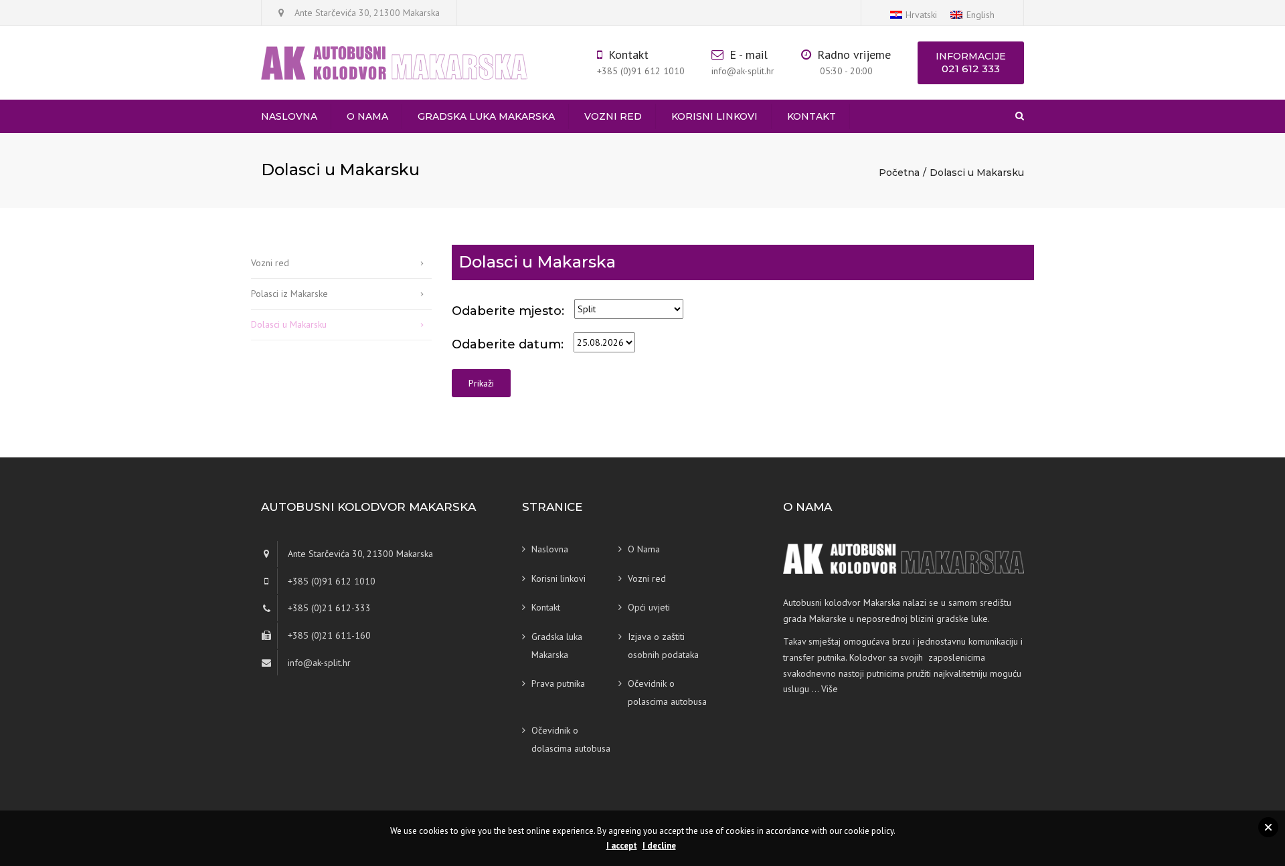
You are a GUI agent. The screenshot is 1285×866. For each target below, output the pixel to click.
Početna (899, 173)
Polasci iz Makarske (289, 294)
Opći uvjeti (649, 607)
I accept (621, 845)
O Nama (367, 116)
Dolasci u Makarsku (289, 324)
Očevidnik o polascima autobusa (667, 692)
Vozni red (613, 116)
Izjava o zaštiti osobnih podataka (663, 646)
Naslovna (289, 116)
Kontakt (811, 116)
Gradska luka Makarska (486, 116)
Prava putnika (558, 683)
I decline (659, 845)
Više (829, 689)
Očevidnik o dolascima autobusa (570, 739)
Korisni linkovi (714, 116)
